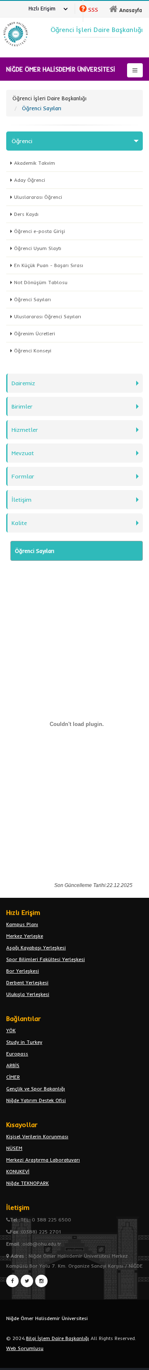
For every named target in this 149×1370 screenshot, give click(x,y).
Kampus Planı (22, 924)
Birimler (22, 406)
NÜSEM (14, 1148)
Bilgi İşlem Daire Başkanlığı (57, 1338)
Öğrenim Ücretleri (34, 333)
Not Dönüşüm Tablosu (40, 282)
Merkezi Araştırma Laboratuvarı (43, 1160)
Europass (17, 1053)
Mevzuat (23, 453)
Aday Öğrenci (29, 180)
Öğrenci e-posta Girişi (39, 231)
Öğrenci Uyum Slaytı (37, 248)
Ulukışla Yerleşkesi (27, 994)
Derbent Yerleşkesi (27, 982)
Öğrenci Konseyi (32, 350)
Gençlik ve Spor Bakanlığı (35, 1088)
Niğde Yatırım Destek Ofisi (36, 1100)
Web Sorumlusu (24, 1348)
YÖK (11, 1030)
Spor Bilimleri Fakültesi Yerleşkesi (45, 959)
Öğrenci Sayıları (32, 299)
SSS (93, 9)
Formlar (23, 476)
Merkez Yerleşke (24, 936)
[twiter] (27, 1281)
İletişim (21, 499)
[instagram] (41, 1281)
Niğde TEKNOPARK (27, 1183)
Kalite (19, 523)
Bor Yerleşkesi (22, 971)
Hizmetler (25, 430)
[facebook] (12, 1281)
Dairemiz (23, 383)
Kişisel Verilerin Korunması (37, 1136)
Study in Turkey (24, 1042)
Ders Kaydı (26, 214)
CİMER (13, 1077)
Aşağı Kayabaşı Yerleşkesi (36, 947)
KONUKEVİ (17, 1171)
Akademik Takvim (34, 163)
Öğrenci (22, 141)
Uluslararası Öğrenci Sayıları (47, 316)
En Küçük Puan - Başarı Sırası (48, 265)
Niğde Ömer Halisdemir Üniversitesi (47, 1318)
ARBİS (12, 1065)
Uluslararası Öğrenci (38, 197)
